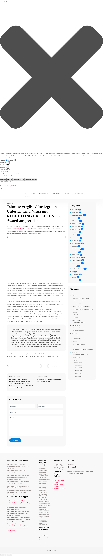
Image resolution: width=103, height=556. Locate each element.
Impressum (3, 188)
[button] (51, 77)
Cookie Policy (76, 357)
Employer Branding (76, 223)
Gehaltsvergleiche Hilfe (78, 322)
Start (26, 193)
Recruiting (74, 266)
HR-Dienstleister (56, 193)
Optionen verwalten (5, 169)
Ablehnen (9, 179)
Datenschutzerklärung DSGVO (8, 186)
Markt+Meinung (78, 362)
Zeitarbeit (74, 277)
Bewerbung (74, 218)
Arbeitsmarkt (75, 212)
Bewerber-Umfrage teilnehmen (58, 485)
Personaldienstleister (77, 257)
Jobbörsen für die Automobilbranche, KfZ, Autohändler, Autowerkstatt (17, 478)
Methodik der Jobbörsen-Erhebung (81, 306)
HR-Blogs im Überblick (79, 344)
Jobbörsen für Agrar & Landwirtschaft (16, 470)
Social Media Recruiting (78, 268)
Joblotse (75, 312)
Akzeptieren (3, 179)
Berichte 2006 (78, 370)
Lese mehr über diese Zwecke (7, 176)
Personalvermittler (76, 263)
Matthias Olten (25, 366)
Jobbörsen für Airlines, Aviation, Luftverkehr (18, 481)
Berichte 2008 (78, 365)
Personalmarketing (76, 260)
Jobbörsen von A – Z (78, 301)
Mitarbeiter (74, 246)
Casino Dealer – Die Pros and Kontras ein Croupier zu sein (49, 380)
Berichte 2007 (78, 368)
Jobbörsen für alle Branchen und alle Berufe (43, 538)
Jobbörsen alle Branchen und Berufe (16, 464)
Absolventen (75, 209)
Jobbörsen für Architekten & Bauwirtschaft (18, 475)
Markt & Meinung (76, 243)
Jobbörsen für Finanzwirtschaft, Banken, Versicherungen (17, 493)
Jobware (15, 366)
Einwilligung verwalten (6, 554)
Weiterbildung (75, 274)
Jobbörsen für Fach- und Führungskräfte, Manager (19, 490)
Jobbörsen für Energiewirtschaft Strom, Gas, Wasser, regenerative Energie (18, 487)
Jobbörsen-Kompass (78, 193)
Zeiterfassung (75, 280)
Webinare (75, 341)
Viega (44, 366)
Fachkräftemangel (76, 226)
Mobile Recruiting (76, 249)
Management (75, 240)
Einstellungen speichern (31, 179)
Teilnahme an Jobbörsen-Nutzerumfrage (83, 349)
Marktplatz (66, 193)
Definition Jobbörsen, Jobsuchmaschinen (83, 309)
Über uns (75, 360)
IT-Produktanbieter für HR (79, 330)
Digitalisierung (75, 220)
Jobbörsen (32, 193)
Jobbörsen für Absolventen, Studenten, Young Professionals (18, 467)
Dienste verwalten (4, 171)
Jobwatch (76, 317)
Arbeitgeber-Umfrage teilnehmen (59, 481)
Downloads (75, 335)
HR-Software (75, 232)
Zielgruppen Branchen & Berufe (81, 298)
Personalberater (75, 254)
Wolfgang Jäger (54, 366)
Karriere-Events (77, 338)
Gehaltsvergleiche (43, 193)
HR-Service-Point (77, 327)
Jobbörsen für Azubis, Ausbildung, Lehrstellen (18, 484)
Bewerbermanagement (77, 215)
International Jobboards (78, 303)
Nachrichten (10, 203)
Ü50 (73, 271)
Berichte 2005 (78, 373)
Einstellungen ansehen (18, 179)
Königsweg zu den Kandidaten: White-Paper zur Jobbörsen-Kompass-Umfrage (59, 467)
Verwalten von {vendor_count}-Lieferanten (11, 173)
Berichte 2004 (78, 376)
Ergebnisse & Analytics (60, 488)
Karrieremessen (75, 237)
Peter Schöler (36, 366)
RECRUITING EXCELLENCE (22, 228)
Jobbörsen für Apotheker (13, 473)
